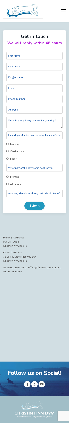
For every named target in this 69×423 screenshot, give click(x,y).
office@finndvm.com (40, 267)
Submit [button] (34, 206)
